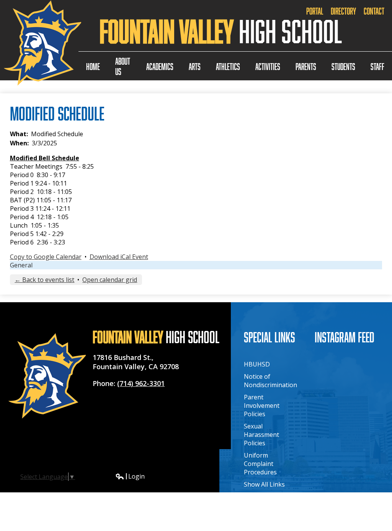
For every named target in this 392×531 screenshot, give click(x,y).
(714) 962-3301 (141, 383)
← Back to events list (44, 279)
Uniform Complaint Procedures (260, 463)
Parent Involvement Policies (261, 405)
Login (130, 476)
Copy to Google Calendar (46, 256)
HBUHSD (257, 364)
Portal (314, 11)
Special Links (269, 337)
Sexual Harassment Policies (261, 434)
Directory (343, 11)
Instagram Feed (344, 337)
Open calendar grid (109, 279)
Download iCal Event (119, 256)
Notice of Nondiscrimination (270, 380)
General (21, 265)
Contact (374, 11)
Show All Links (264, 484)
